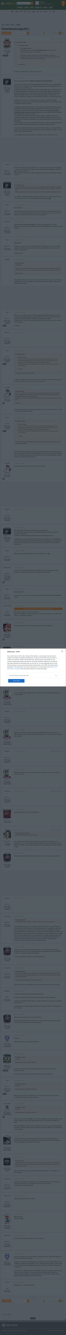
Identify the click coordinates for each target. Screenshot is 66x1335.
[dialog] (33, 667)
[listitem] (33, 675)
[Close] (62, 652)
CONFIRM (16, 680)
